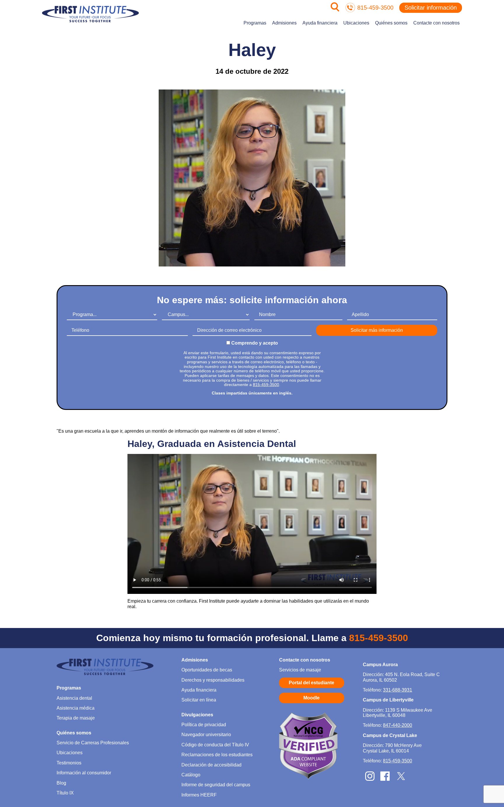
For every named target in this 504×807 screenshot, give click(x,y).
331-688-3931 (397, 689)
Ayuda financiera (319, 22)
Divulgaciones (197, 714)
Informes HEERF (199, 794)
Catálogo (190, 774)
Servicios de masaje (300, 669)
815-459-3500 (375, 7)
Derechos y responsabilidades (212, 680)
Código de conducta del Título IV (215, 744)
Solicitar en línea (198, 699)
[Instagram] (369, 779)
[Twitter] (401, 780)
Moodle (311, 697)
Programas (255, 22)
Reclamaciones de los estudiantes (217, 754)
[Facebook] (385, 779)
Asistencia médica (75, 708)
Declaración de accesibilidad (211, 764)
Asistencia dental (74, 698)
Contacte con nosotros (436, 22)
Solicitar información (431, 7)
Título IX (65, 792)
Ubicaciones (356, 22)
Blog (61, 782)
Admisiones (284, 22)
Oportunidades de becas (206, 669)
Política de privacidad (203, 724)
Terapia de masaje (76, 717)
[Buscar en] (335, 10)
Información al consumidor (84, 772)
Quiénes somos (391, 22)
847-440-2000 (397, 725)
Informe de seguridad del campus (215, 784)
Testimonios (69, 762)
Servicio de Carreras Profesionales (93, 742)
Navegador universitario (206, 734)
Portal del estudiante (311, 682)
